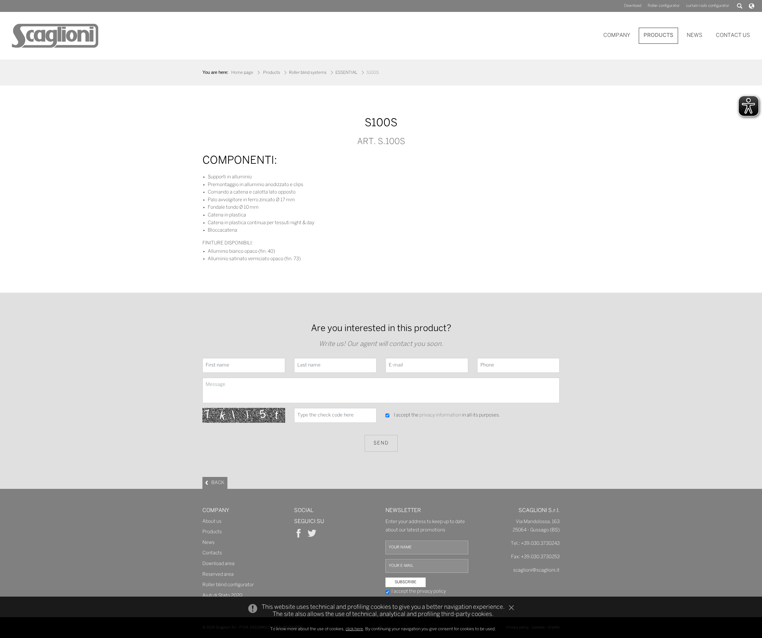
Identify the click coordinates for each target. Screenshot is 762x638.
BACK (217, 483)
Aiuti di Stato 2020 (222, 595)
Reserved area (218, 574)
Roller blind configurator (228, 585)
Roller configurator (664, 6)
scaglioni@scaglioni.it (536, 570)
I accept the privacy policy (418, 591)
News (208, 542)
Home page (242, 73)
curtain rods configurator (707, 6)
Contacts (212, 553)
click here (354, 629)
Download (632, 6)
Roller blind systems (308, 73)
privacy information (440, 415)
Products (271, 73)
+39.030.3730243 (540, 543)
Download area (218, 563)
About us (211, 521)
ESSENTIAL (346, 73)
